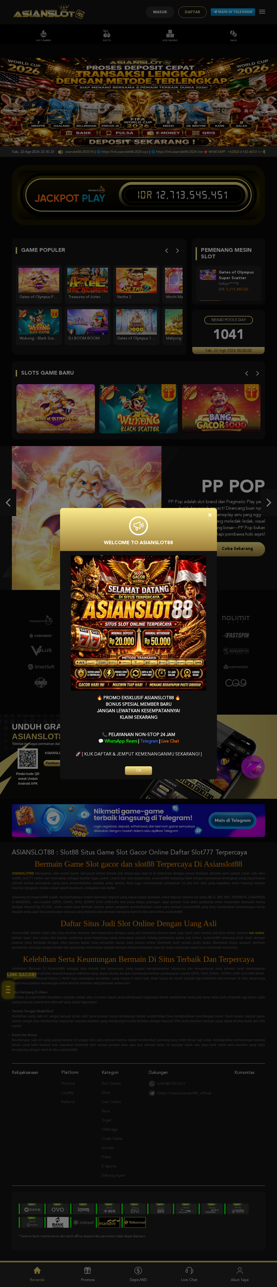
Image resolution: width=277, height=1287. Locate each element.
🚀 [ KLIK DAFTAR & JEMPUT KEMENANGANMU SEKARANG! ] (138, 754)
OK (138, 771)
